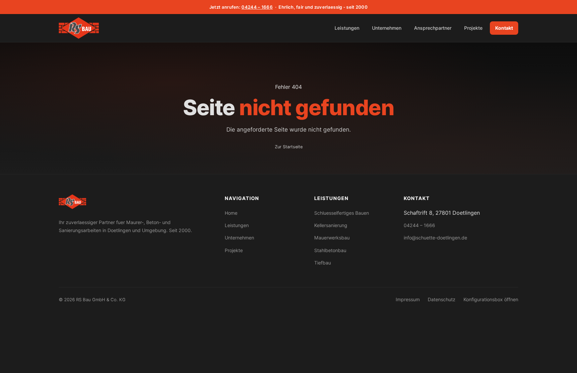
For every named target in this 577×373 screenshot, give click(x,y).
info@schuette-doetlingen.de (435, 237)
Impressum (408, 299)
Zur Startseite (289, 146)
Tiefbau (322, 262)
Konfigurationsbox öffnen (490, 299)
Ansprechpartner (432, 28)
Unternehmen (386, 28)
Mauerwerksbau (332, 237)
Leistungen (347, 28)
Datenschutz (441, 299)
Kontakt (504, 28)
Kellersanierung (330, 225)
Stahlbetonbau (330, 250)
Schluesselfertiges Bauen (341, 213)
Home (231, 213)
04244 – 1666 (257, 7)
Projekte (473, 28)
